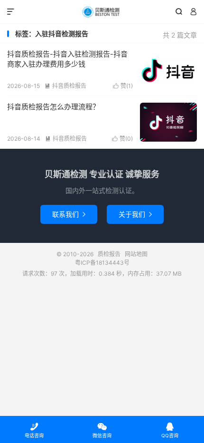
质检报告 (102, 12)
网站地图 (136, 254)
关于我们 (135, 214)
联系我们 (68, 214)
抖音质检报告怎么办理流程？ (53, 106)
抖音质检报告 (65, 85)
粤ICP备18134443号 (102, 262)
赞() (123, 85)
